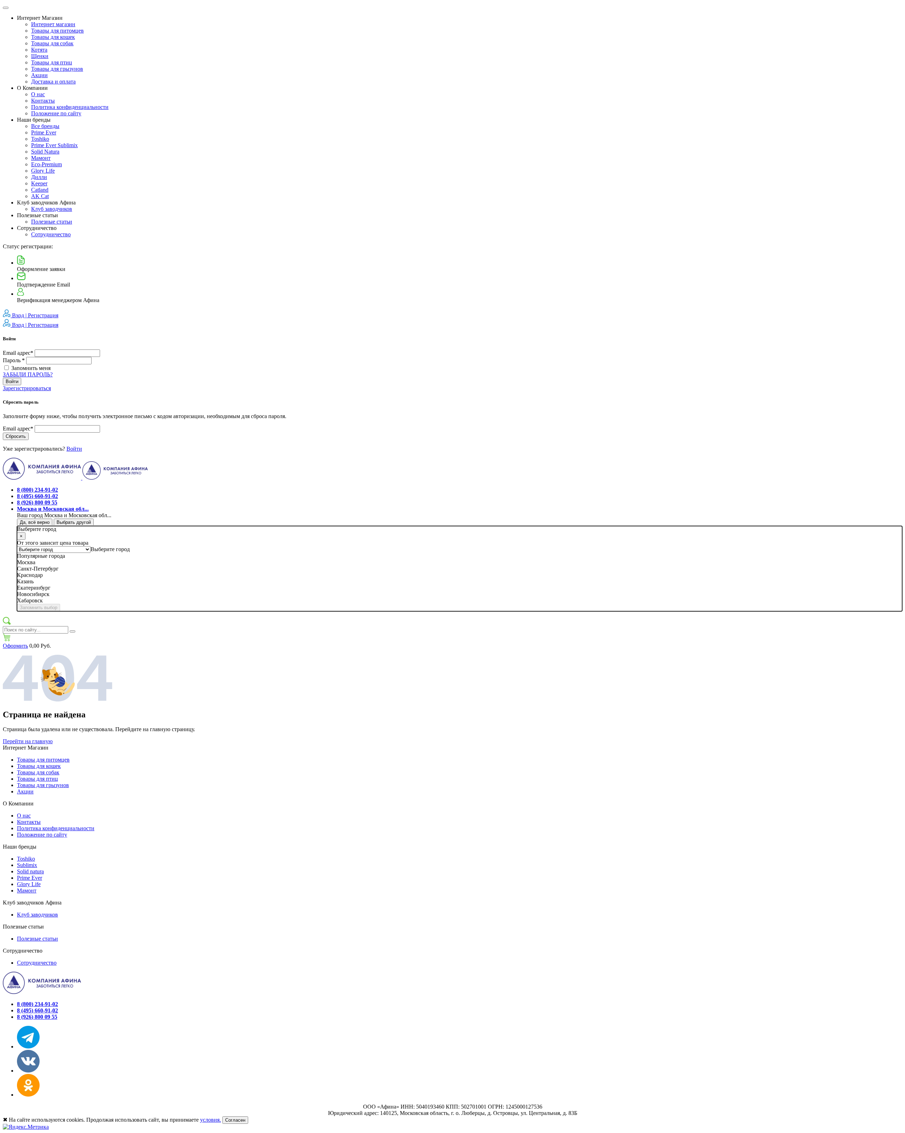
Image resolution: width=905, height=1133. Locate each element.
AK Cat (40, 196)
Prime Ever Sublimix (54, 145)
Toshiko (40, 139)
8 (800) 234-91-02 (37, 490)
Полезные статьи (51, 222)
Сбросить (16, 436)
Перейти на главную (28, 741)
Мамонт (41, 158)
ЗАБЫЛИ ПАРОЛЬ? (28, 374)
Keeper (39, 183)
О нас (38, 94)
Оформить (15, 646)
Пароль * (14, 360)
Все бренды (45, 126)
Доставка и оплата (53, 82)
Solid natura (30, 871)
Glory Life (43, 171)
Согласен (235, 1120)
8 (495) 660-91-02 (37, 496)
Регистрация (43, 315)
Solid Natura (45, 152)
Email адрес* (19, 353)
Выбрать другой (74, 522)
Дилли (39, 177)
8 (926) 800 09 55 (37, 502)
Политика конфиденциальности (70, 107)
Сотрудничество (51, 234)
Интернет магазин (53, 24)
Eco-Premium (46, 164)
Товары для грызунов (57, 69)
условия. (210, 1120)
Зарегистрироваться (27, 388)
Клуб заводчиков (51, 209)
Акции (39, 75)
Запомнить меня (31, 368)
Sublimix (27, 865)
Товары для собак (52, 43)
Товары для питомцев (57, 31)
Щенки (39, 56)
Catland (39, 190)
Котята (39, 50)
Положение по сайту (56, 113)
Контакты (43, 101)
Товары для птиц (51, 62)
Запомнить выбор (38, 607)
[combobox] (110, 549)
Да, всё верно (34, 522)
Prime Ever (43, 132)
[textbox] (110, 549)
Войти (12, 381)
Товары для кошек (53, 37)
